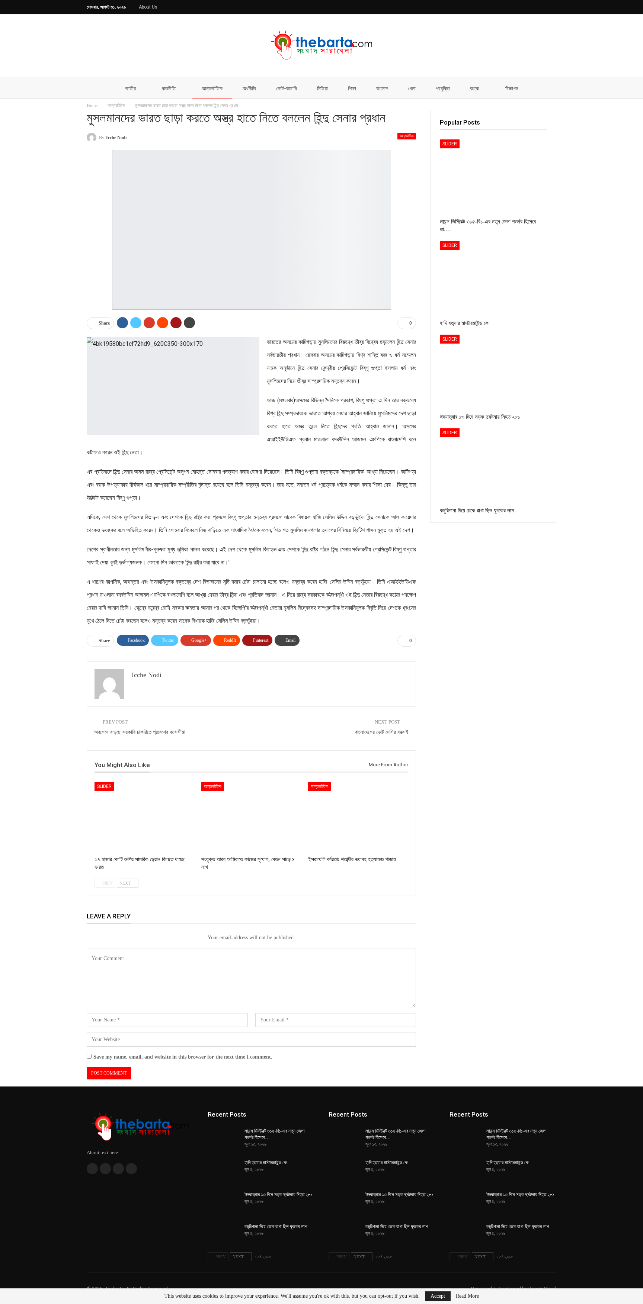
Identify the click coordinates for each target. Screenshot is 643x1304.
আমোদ (382, 88)
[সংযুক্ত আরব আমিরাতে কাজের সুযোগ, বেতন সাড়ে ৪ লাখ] (251, 817)
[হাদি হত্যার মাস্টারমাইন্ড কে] (493, 278)
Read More (467, 1296)
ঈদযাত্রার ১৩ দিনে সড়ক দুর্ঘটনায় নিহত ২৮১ (278, 1194)
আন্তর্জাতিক (212, 88)
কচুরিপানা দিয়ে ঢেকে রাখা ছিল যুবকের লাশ (275, 1226)
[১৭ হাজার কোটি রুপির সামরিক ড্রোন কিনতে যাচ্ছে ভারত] (145, 817)
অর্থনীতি (249, 88)
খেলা (412, 88)
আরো (474, 88)
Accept (438, 1296)
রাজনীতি (169, 88)
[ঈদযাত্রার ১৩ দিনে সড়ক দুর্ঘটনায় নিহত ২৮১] (493, 372)
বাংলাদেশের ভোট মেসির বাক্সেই (382, 732)
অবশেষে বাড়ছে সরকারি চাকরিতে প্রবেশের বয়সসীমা (139, 732)
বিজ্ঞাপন (511, 88)
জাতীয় (130, 88)
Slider (104, 786)
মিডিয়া (322, 88)
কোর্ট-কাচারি (286, 88)
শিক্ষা (352, 88)
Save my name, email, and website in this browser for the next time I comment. (182, 1057)
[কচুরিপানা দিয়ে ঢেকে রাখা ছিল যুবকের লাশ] (493, 465)
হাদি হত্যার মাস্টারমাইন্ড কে (265, 1162)
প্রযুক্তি (443, 88)
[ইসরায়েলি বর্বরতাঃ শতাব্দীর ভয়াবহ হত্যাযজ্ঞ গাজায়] (358, 817)
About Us (148, 7)
